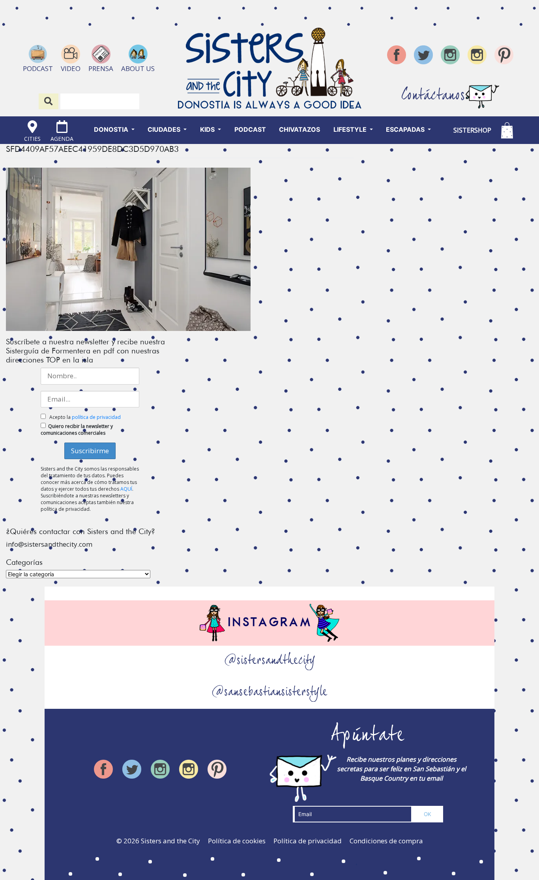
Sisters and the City (170, 840)
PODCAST (250, 129)
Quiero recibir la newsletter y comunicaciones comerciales (77, 429)
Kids (208, 129)
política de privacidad (96, 417)
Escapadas (406, 129)
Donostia (112, 129)
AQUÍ (126, 489)
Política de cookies (237, 840)
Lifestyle (350, 129)
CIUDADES (165, 129)
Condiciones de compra (386, 840)
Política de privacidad (307, 840)
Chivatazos (299, 129)
